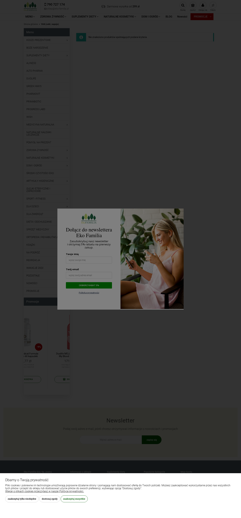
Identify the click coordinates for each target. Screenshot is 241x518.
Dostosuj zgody (50, 499)
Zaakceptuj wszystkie (74, 499)
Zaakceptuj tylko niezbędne (22, 499)
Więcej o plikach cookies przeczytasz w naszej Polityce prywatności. (44, 491)
